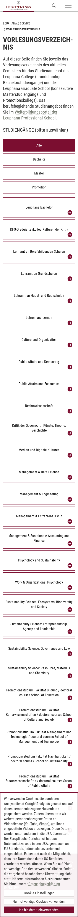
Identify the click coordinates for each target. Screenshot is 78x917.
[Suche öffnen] (54, 5)
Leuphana (10, 23)
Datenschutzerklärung (44, 884)
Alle (39, 145)
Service (25, 23)
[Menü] (68, 6)
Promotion (39, 187)
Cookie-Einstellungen (39, 893)
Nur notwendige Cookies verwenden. (39, 901)
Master (39, 173)
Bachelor (39, 159)
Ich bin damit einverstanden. (39, 910)
